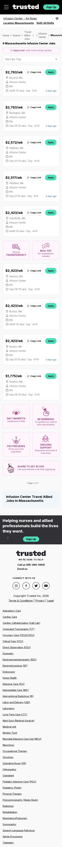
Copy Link (35, 72)
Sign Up (51, 7)
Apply (51, 72)
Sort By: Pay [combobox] (13, 59)
